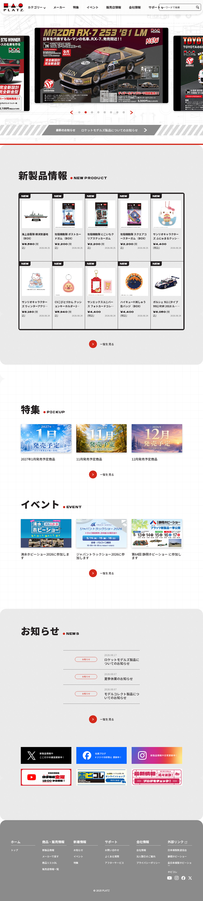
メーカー (59, 7)
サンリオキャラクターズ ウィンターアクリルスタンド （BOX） (35, 304)
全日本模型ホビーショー (180, 864)
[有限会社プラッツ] (14, 7)
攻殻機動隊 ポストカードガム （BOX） (68, 236)
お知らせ (86, 659)
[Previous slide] (71, 112)
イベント (93, 7)
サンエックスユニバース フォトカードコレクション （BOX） (100, 304)
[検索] (197, 7)
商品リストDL (49, 862)
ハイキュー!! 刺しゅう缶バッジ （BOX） (133, 304)
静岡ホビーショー (177, 856)
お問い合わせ (112, 850)
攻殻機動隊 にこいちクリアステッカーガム (100, 236)
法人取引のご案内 (145, 856)
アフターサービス (114, 862)
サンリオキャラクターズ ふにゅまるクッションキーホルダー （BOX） (166, 236)
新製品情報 (48, 850)
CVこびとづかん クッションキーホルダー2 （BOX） (68, 304)
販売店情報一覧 (50, 869)
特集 (76, 7)
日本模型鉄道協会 (177, 850)
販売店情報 (113, 7)
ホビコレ (172, 871)
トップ (14, 850)
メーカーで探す (50, 856)
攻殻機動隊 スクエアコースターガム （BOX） (133, 236)
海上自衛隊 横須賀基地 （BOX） (35, 236)
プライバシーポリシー (148, 862)
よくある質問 (112, 856)
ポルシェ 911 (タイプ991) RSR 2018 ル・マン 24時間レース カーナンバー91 (166, 304)
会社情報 (135, 7)
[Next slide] (131, 112)
